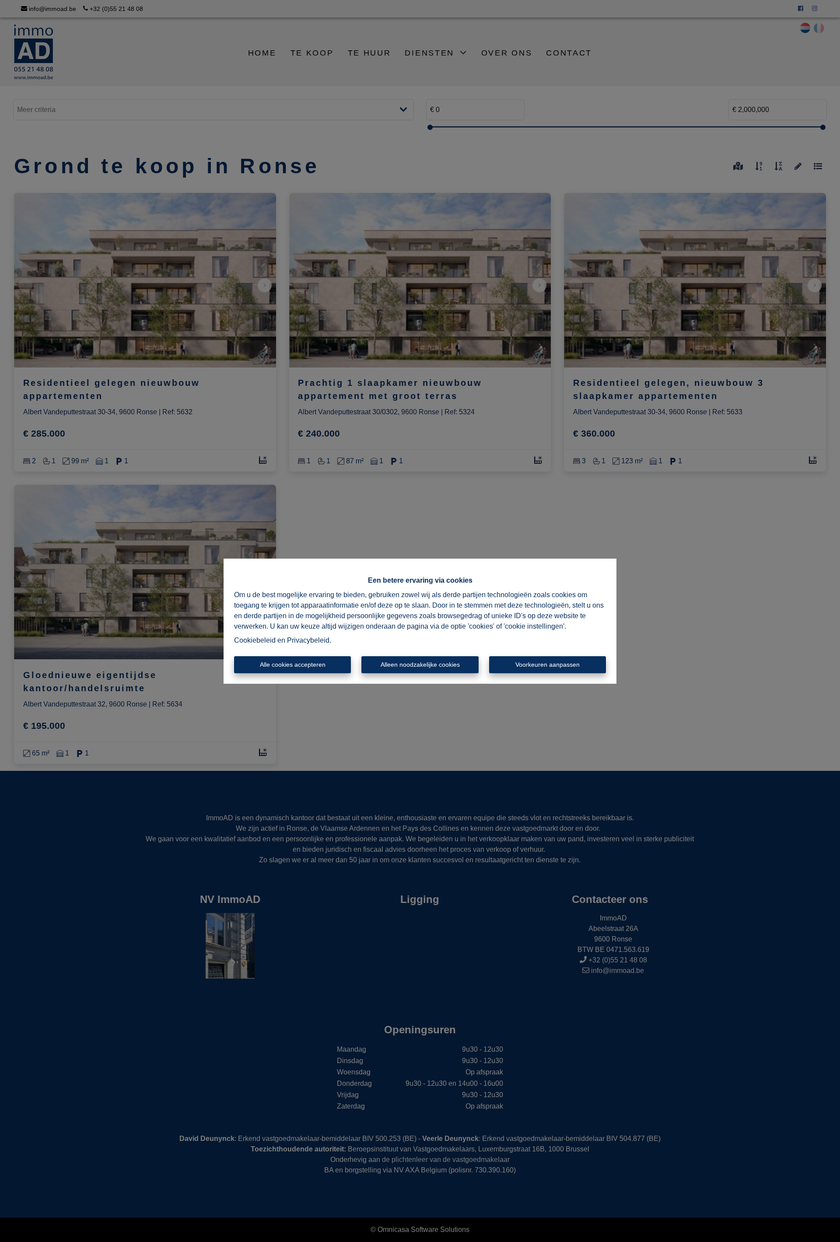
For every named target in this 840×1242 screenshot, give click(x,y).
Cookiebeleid (255, 640)
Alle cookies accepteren (293, 664)
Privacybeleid (308, 640)
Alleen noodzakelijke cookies (420, 664)
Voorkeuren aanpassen (547, 664)
